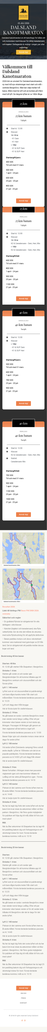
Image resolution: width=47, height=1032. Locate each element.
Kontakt (23, 1003)
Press (23, 998)
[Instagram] (25, 1020)
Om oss (23, 993)
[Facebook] (22, 1020)
